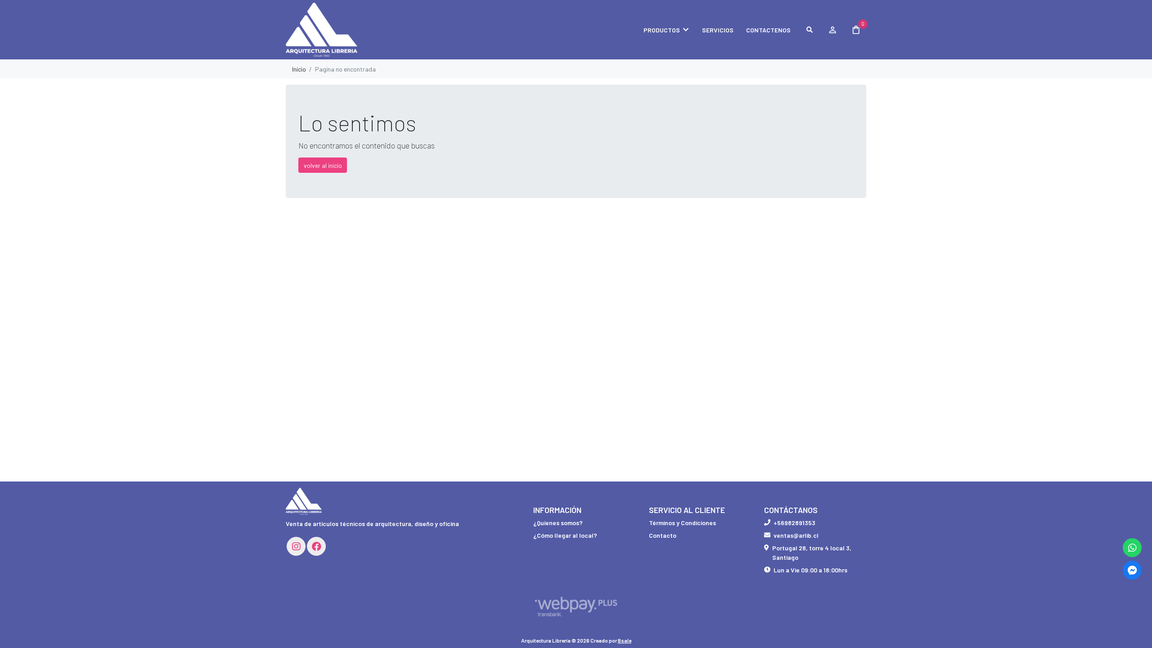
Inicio (299, 69)
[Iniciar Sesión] (832, 29)
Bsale (624, 640)
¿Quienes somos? (558, 522)
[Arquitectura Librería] (331, 30)
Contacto (662, 535)
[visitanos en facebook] (316, 546)
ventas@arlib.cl (796, 535)
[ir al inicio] (304, 501)
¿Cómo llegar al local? (565, 535)
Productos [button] (662, 30)
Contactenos (768, 30)
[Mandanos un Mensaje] (1132, 570)
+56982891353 (794, 522)
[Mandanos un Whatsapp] (1132, 547)
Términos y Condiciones (682, 522)
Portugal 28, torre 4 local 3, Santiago (811, 552)
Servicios (718, 30)
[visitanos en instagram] (296, 546)
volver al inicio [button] (323, 165)
